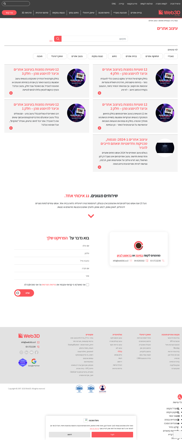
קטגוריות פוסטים (164, 20)
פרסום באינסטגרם (145, 341)
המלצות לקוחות (146, 3)
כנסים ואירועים (88, 361)
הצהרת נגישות (117, 365)
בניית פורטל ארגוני (174, 338)
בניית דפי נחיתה (174, 361)
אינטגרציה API (175, 341)
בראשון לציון (124, 255)
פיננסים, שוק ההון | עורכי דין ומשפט (82, 365)
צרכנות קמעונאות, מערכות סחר (83, 341)
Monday (176, 348)
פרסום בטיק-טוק (145, 348)
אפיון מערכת (175, 368)
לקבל (112, 434)
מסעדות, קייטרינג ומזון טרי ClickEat (81, 372)
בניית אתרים (131, 56)
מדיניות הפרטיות (49, 284)
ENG (114, 3)
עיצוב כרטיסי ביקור (116, 344)
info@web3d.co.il (28, 342)
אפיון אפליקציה (175, 365)
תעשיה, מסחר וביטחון (86, 348)
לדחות (69, 434)
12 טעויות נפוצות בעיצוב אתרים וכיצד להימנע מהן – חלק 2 (124, 106)
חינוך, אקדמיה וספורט (86, 375)
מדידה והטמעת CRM (144, 358)
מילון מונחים (118, 355)
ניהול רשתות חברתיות (144, 338)
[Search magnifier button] (5, 3)
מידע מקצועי (132, 3)
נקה (50, 40)
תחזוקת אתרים (152, 56)
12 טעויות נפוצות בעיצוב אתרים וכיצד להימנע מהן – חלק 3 (36, 71)
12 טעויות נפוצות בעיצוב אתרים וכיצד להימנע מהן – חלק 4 (124, 71)
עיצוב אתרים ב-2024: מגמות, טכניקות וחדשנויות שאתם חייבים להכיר (124, 143)
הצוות (120, 358)
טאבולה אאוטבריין (145, 344)
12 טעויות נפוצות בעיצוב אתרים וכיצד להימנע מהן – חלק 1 (36, 106)
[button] (180, 397)
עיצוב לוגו (119, 348)
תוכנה (39, 56)
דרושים (119, 361)
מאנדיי (171, 56)
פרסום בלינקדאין (145, 351)
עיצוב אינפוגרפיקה (116, 338)
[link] (37, 352)
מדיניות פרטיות (117, 368)
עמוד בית (174, 20)
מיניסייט (177, 358)
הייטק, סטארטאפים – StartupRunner (80, 344)
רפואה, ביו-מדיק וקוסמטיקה (84, 355)
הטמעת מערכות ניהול (172, 344)
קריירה (121, 3)
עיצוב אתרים (77, 56)
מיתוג (114, 56)
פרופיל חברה (175, 3)
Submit (58, 39)
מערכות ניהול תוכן (174, 355)
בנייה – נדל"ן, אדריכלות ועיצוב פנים (82, 338)
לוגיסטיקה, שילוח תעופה (85, 351)
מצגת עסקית (97, 56)
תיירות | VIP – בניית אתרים (84, 368)
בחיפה (139, 255)
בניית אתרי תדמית (174, 351)
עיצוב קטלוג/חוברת (115, 341)
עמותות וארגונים (88, 358)
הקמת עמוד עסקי (145, 355)
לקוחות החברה (161, 3)
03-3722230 (31, 346)
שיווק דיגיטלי (57, 56)
